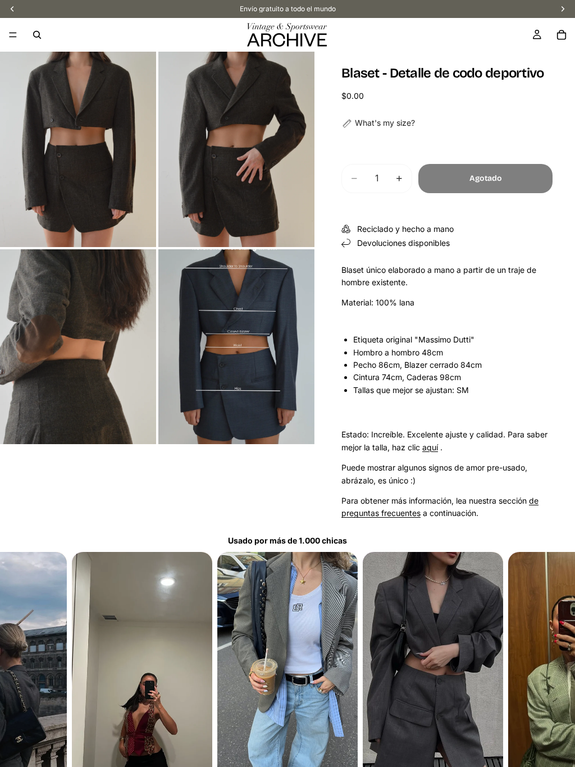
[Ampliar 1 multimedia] (78, 149)
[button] (378, 123)
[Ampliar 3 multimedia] (78, 347)
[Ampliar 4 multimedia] (236, 347)
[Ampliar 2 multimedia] (236, 149)
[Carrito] (561, 34)
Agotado (485, 178)
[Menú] (13, 35)
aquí (430, 447)
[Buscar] (37, 34)
